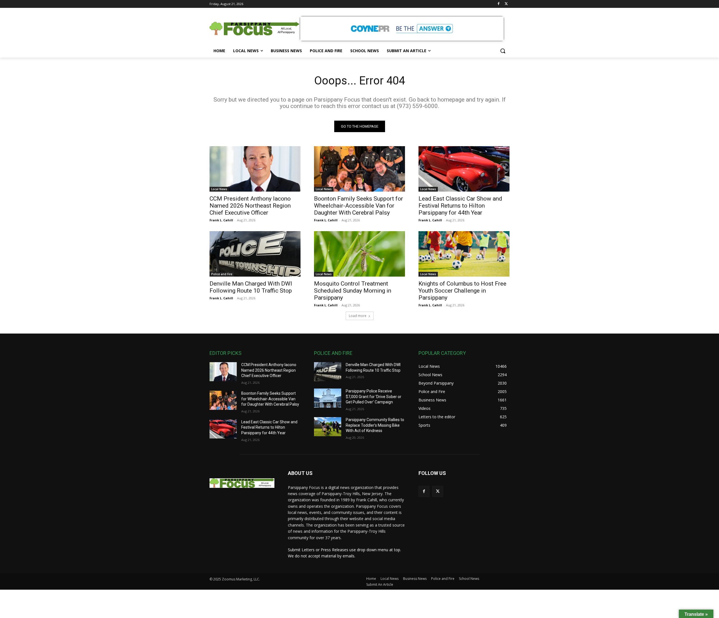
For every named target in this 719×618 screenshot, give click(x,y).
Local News (219, 189)
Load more (358, 315)
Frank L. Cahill (221, 220)
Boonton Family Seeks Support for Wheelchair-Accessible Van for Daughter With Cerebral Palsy (358, 205)
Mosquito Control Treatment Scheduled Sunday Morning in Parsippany (352, 290)
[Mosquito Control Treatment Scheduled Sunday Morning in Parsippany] (359, 254)
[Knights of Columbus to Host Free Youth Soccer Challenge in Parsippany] (463, 254)
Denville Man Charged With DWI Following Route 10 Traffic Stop (251, 287)
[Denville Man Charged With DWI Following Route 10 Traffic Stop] (255, 254)
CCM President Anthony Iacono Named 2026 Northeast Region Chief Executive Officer (250, 205)
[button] (502, 51)
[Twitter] (506, 4)
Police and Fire (221, 274)
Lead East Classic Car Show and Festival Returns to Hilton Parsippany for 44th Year (460, 205)
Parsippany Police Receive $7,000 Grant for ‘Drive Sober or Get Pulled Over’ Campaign (373, 396)
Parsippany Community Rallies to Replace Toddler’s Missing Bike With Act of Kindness (375, 425)
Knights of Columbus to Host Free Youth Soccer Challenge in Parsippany (462, 290)
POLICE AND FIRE (333, 353)
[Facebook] (498, 4)
